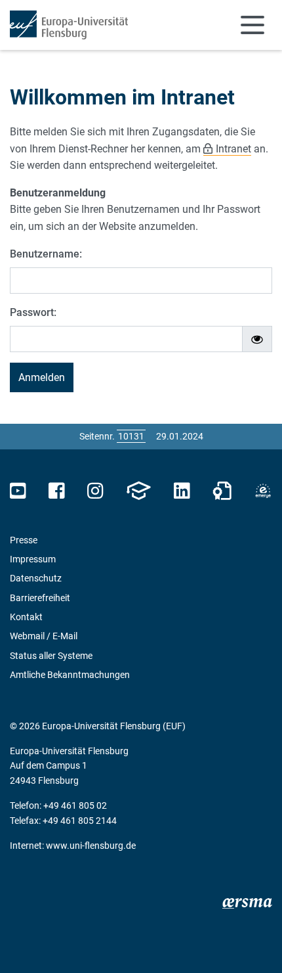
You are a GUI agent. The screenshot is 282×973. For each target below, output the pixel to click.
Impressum (33, 559)
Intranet (233, 149)
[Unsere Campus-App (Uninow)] (138, 491)
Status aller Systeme (51, 655)
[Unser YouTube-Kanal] (18, 491)
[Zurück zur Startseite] (69, 25)
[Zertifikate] (222, 491)
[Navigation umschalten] (252, 25)
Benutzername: (46, 254)
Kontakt (26, 617)
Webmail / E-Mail (43, 636)
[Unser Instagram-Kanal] (95, 491)
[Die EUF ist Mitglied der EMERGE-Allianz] (263, 491)
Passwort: (33, 312)
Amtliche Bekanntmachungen (70, 674)
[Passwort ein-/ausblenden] (257, 339)
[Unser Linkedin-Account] (181, 491)
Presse (23, 540)
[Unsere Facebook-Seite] (57, 491)
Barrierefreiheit (40, 598)
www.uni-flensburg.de (91, 845)
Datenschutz (36, 578)
